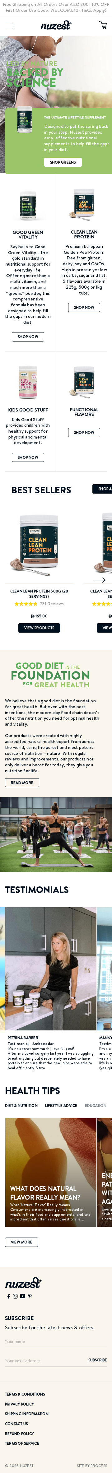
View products (39, 627)
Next (100, 580)
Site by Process (92, 1465)
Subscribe (97, 1360)
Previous (11, 580)
